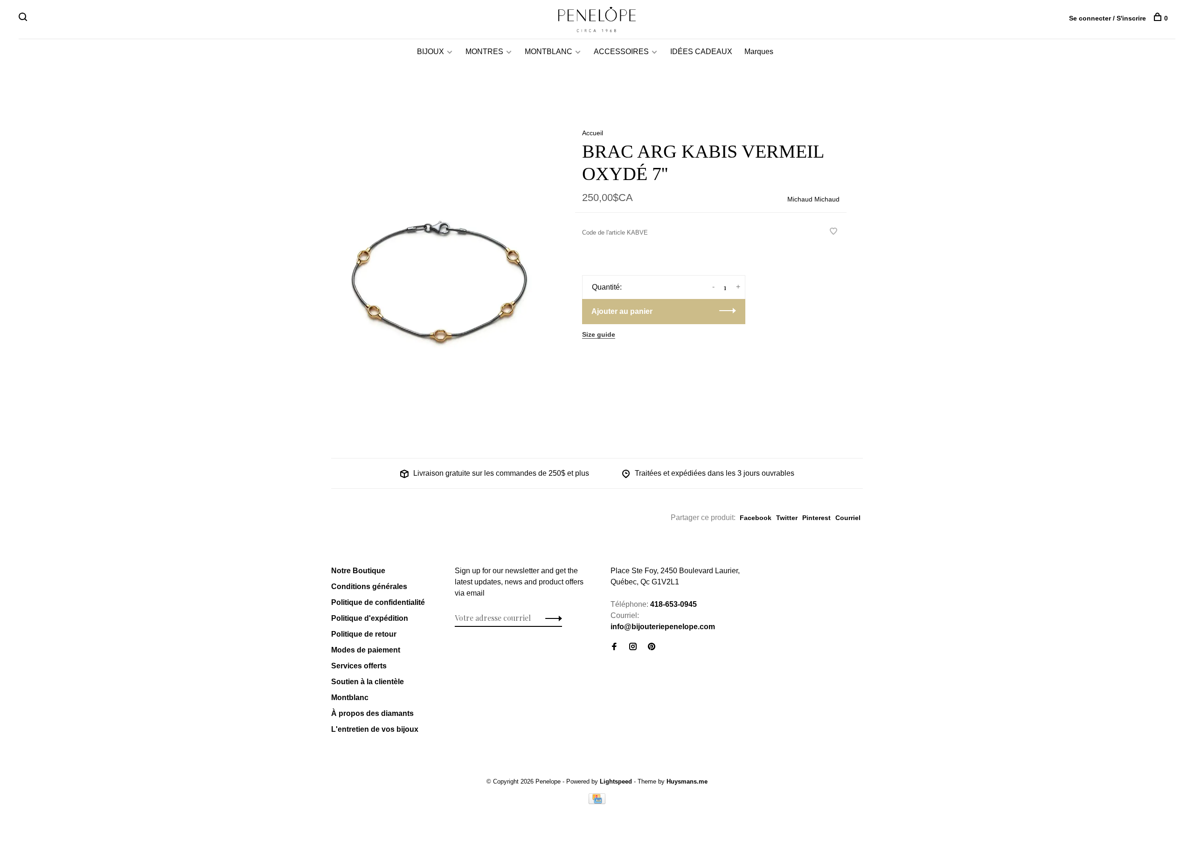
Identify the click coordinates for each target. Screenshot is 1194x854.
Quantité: (607, 287)
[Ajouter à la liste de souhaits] (833, 232)
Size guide (598, 334)
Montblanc (349, 697)
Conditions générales (369, 586)
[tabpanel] (438, 272)
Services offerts (359, 666)
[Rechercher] (24, 18)
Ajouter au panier (622, 311)
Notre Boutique (358, 571)
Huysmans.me (687, 781)
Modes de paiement (365, 650)
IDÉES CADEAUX (701, 52)
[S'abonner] (551, 618)
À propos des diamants (372, 713)
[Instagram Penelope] (633, 647)
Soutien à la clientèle (367, 682)
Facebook (755, 517)
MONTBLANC (548, 52)
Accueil (592, 133)
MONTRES (484, 52)
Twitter (787, 517)
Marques (758, 52)
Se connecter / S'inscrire (1107, 18)
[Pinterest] (651, 647)
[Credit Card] (597, 801)
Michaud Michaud (813, 199)
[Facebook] (614, 647)
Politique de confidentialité (378, 602)
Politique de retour (363, 634)
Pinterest (816, 517)
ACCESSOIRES (621, 52)
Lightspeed (616, 781)
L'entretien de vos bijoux (374, 729)
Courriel (848, 517)
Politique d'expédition (369, 618)
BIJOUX (430, 52)
